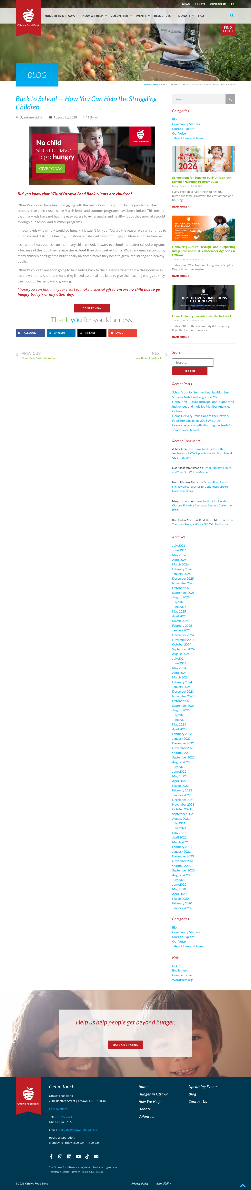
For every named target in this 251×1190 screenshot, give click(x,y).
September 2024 (183, 649)
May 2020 (179, 889)
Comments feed (183, 975)
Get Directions (58, 1109)
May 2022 (179, 776)
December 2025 (183, 578)
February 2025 (182, 625)
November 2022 (183, 748)
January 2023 (181, 738)
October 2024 (181, 644)
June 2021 (179, 828)
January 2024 (181, 686)
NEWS (186, 4)
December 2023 (183, 691)
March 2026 (180, 564)
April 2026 (179, 559)
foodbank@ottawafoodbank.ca (78, 1130)
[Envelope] (96, 1156)
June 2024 (179, 663)
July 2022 (178, 766)
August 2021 (181, 818)
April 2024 (179, 672)
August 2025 (181, 597)
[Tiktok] (87, 1156)
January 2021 (181, 851)
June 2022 (179, 771)
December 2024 (183, 635)
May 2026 (179, 555)
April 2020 (179, 894)
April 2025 (179, 616)
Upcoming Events (203, 1086)
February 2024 (182, 682)
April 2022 (179, 781)
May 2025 (179, 611)
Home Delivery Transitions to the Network (202, 316)
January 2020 (181, 908)
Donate (200, 4)
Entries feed (180, 970)
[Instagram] (60, 1156)
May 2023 (179, 724)
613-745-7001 (63, 1117)
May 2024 (179, 668)
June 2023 (179, 719)
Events (141, 16)
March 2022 (180, 785)
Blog (156, 84)
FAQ (201, 16)
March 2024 (180, 677)
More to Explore (183, 128)
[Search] (230, 99)
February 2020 (182, 903)
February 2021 (182, 847)
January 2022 (181, 795)
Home (147, 84)
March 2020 (180, 898)
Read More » (180, 206)
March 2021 (180, 842)
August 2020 (181, 875)
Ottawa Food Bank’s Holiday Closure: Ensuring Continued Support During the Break (200, 486)
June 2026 (179, 550)
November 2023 (183, 696)
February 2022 (182, 790)
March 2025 (180, 621)
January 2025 (181, 630)
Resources (162, 16)
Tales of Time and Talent (188, 138)
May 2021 (179, 832)
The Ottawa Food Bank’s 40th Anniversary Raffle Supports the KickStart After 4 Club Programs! (202, 453)
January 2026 (181, 573)
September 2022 (183, 757)
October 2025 (181, 588)
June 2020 (179, 884)
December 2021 (183, 799)
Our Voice (179, 133)
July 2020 (178, 879)
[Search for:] (193, 362)
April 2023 (179, 729)
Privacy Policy (139, 1183)
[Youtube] (78, 1156)
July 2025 (178, 602)
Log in (176, 965)
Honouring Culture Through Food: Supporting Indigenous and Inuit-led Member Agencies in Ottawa (203, 251)
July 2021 (178, 823)
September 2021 (183, 814)
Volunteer (119, 16)
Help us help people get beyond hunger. (125, 1022)
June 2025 (179, 606)
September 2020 (183, 870)
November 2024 (183, 639)
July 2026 (178, 545)
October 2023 (181, 701)
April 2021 (179, 837)
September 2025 (183, 592)
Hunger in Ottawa (60, 16)
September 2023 (183, 705)
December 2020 (183, 856)
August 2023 (181, 710)
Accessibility (163, 1183)
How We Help (92, 16)
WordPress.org (182, 979)
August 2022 (181, 762)
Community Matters (186, 124)
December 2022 (183, 743)
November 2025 (183, 583)
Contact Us (218, 4)
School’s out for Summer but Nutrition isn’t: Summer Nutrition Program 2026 (202, 179)
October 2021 (181, 809)
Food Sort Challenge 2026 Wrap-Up (196, 420)
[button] (232, 15)
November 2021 (183, 804)
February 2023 (182, 734)
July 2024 (178, 658)
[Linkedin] (69, 1156)
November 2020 (183, 861)
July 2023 (178, 715)
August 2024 (181, 654)
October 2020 (181, 865)
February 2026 (182, 569)
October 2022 (181, 752)
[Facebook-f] (51, 1156)
